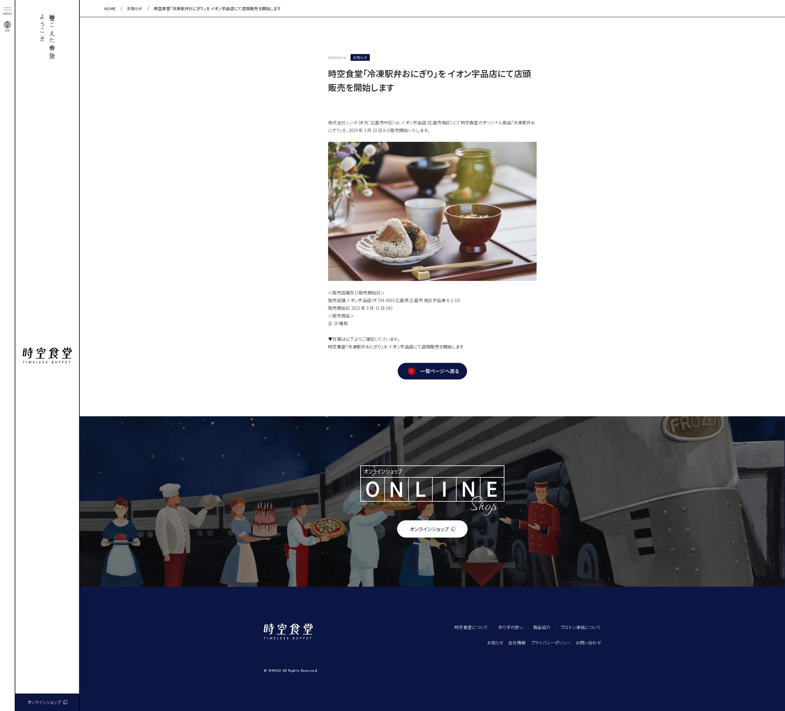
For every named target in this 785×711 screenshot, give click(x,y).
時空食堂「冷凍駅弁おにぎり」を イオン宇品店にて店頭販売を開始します (396, 347)
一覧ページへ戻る (439, 371)
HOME (110, 8)
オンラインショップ (44, 702)
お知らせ (134, 8)
